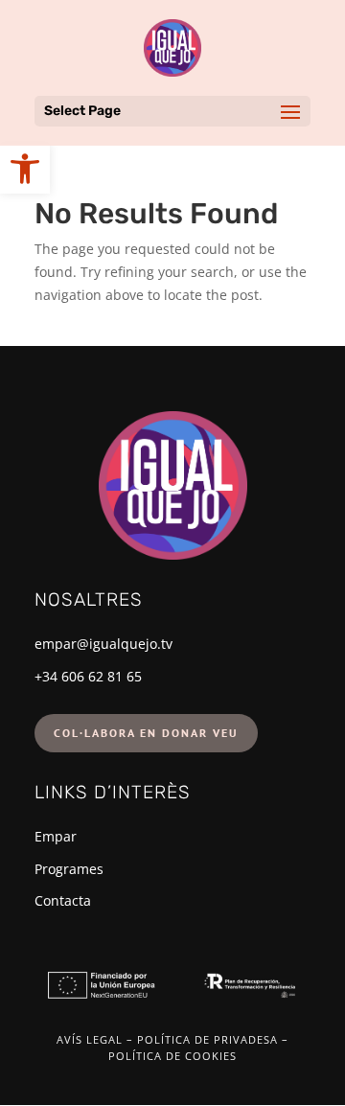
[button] (25, 169)
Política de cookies (172, 1055)
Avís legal (90, 1039)
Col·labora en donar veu (146, 733)
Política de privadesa (207, 1039)
